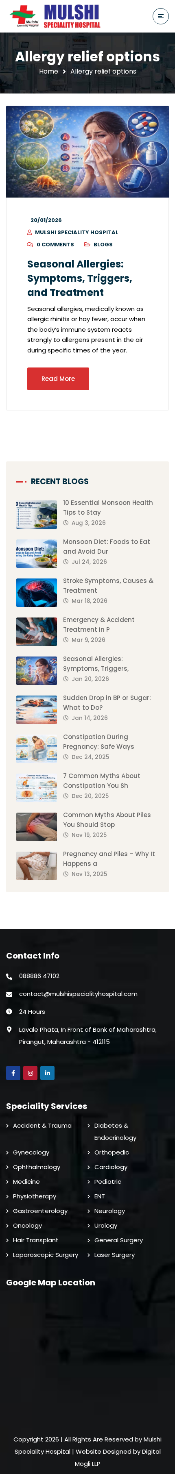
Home (48, 71)
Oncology (27, 1225)
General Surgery (118, 1240)
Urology (105, 1225)
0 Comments (55, 244)
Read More (58, 378)
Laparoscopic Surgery (45, 1254)
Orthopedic (111, 1152)
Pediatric (107, 1181)
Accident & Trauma (42, 1125)
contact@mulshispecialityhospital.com (78, 993)
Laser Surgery (114, 1254)
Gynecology (31, 1152)
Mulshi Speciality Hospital (76, 232)
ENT (99, 1196)
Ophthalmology (36, 1167)
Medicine (26, 1181)
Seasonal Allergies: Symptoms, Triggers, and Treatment (79, 278)
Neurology (109, 1211)
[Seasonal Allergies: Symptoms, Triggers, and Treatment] (87, 152)
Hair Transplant (36, 1240)
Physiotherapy (34, 1196)
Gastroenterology (40, 1211)
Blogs (103, 244)
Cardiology (110, 1167)
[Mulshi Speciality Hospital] (57, 16)
